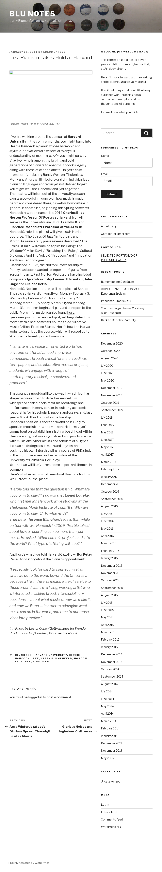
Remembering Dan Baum (117, 281)
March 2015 (108, 632)
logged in (35, 697)
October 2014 (110, 669)
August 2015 (109, 595)
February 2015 (110, 639)
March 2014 (108, 721)
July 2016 (107, 513)
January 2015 (109, 647)
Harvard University (50, 655)
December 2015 (111, 565)
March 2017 (108, 462)
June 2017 (107, 439)
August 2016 (109, 506)
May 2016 (107, 528)
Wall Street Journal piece (28, 479)
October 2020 (110, 350)
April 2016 (107, 536)
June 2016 (107, 521)
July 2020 (107, 365)
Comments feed (112, 819)
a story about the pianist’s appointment (54, 559)
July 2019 (107, 417)
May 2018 (107, 432)
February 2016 (110, 550)
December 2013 (111, 743)
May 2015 (107, 617)
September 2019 (112, 410)
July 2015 (107, 602)
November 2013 (111, 750)
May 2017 (107, 447)
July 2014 (107, 691)
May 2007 (107, 758)
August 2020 (109, 358)
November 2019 (111, 395)
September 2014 (112, 676)
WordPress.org (111, 826)
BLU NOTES (32, 14)
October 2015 (110, 580)
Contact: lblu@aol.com (115, 233)
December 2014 (111, 654)
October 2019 (110, 402)
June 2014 (107, 699)
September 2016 (112, 499)
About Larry (108, 226)
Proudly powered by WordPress (29, 862)
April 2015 (107, 624)
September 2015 (112, 587)
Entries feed (109, 812)
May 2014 (107, 706)
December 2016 (111, 484)
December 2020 (112, 343)
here (70, 312)
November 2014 (111, 662)
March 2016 (108, 543)
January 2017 (109, 476)
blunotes (23, 655)
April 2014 (107, 713)
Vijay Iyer (41, 661)
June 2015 (107, 610)
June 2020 (108, 373)
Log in (105, 804)
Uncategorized (110, 781)
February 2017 (110, 469)
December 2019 (111, 387)
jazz (35, 658)
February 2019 (110, 424)
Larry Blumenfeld (56, 658)
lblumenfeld (54, 51)
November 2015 (111, 573)
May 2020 (107, 380)
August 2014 (109, 684)
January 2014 (109, 736)
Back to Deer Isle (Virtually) (119, 320)
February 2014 (110, 728)
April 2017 (107, 454)
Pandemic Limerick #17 (116, 301)
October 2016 (110, 491)
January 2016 (109, 558)
